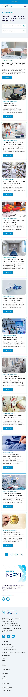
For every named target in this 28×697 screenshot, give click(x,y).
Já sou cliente (14, 1)
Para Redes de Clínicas (9, 649)
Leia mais (7, 77)
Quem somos (6, 669)
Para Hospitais (6, 644)
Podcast (4, 679)
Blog (3, 676)
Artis (3, 660)
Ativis (3, 658)
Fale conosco (6, 683)
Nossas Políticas (7, 687)
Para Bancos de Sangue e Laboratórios (13, 652)
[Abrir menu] (25, 6)
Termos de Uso (6, 690)
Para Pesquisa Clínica (8, 647)
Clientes (4, 665)
